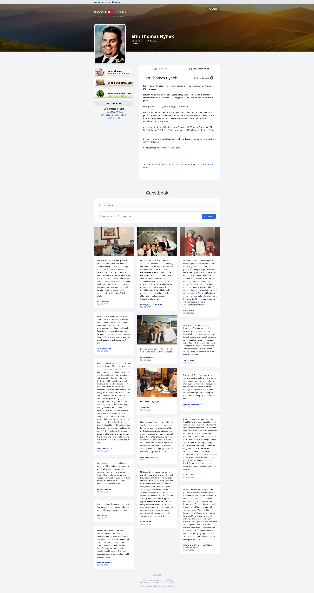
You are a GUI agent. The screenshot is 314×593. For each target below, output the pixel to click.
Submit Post (209, 216)
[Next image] (131, 241)
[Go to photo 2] (114, 254)
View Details (114, 117)
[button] (114, 241)
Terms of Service (163, 582)
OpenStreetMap (159, 586)
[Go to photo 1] (113, 254)
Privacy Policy (150, 582)
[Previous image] (96, 241)
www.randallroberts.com (168, 147)
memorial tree (174, 164)
